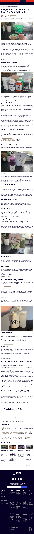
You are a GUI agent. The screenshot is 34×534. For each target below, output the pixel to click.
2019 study (12, 350)
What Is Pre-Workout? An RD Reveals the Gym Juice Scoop (25, 509)
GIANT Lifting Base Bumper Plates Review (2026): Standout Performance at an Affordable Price (12, 527)
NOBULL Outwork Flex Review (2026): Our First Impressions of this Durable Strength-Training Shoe (12, 511)
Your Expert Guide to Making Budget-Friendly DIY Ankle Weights (31, 496)
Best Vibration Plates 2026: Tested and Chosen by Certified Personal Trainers (19, 501)
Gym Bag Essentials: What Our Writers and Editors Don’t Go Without (18, 494)
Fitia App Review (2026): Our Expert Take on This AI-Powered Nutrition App (12, 494)
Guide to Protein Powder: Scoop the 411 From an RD (25, 514)
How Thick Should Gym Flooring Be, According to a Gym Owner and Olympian (25, 502)
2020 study (5, 355)
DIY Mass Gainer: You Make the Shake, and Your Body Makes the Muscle (31, 528)
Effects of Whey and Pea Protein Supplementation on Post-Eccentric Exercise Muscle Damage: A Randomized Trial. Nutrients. (16, 437)
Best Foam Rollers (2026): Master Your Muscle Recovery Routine (18, 516)
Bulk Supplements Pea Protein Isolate (8, 140)
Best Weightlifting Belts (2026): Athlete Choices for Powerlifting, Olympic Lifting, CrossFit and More (19, 524)
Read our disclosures (10, 19)
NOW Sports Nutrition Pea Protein (8, 141)
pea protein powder (12, 131)
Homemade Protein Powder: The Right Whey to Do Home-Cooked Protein (31, 504)
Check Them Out (21, 1)
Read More (3, 461)
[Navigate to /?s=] (1, 3)
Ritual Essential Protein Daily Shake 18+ (9, 139)
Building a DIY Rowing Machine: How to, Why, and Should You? (31, 512)
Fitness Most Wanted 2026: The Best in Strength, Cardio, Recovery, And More (18, 509)
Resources (4, 6)
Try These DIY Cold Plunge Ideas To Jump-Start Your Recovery (31, 520)
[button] (0, 1)
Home (1, 6)
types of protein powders (24, 50)
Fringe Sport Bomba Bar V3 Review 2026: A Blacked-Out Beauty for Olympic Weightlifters (29, 454)
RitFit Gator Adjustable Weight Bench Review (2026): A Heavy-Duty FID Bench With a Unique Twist (12, 502)
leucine (17, 336)
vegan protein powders (7, 95)
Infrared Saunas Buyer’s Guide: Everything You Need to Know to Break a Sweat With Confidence (25, 521)
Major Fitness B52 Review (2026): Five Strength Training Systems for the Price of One (12, 519)
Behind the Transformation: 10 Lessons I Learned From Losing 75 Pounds (25, 495)
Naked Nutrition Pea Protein (7, 138)
